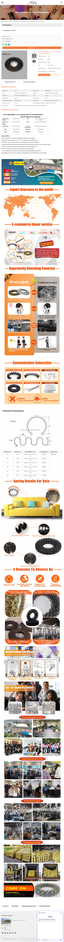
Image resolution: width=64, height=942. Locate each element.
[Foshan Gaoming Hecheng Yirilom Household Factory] (32, 2)
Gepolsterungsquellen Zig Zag (29, 906)
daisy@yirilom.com (8, 38)
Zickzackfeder (15, 21)
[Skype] (9, 44)
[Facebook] (5, 933)
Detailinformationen (10, 82)
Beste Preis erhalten (44, 74)
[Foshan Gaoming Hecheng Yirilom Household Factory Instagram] (7, 933)
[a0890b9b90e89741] (15, 933)
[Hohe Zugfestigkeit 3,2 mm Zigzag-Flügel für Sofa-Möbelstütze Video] (14, 64)
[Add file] (39, 940)
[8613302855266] (13, 933)
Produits (10, 21)
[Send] (61, 940)
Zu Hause (5, 21)
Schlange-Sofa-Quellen (44, 906)
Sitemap (13, 939)
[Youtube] (10, 933)
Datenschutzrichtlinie (7, 939)
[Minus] (61, 913)
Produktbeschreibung (29, 82)
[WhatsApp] (3, 44)
